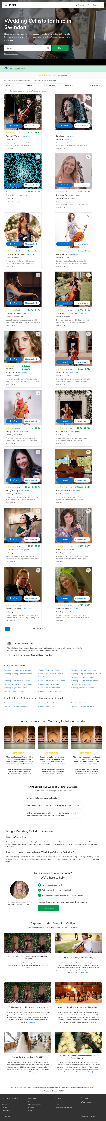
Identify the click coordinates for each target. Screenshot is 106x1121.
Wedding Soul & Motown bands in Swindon (50, 675)
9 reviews (18, 605)
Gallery (31, 1108)
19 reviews (69, 369)
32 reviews (18, 428)
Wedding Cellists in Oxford (81, 703)
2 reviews (59, 133)
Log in (95, 5)
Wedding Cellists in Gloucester (82, 706)
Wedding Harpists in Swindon (49, 688)
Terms (4, 1105)
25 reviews (18, 487)
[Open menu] (6, 5)
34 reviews (69, 251)
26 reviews (69, 428)
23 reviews (69, 605)
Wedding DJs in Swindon (80, 684)
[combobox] (14, 85)
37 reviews (18, 310)
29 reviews (9, 368)
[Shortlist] (88, 5)
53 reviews (69, 192)
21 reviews (18, 546)
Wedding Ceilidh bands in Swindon (17, 681)
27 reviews (69, 546)
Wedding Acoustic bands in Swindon (51, 681)
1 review (8, 192)
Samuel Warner (22, 770)
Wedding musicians (23, 80)
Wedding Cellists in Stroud (14, 703)
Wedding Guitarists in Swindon (49, 691)
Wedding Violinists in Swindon (82, 688)
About (57, 1102)
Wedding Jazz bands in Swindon (83, 677)
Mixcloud (94, 1116)
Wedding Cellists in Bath (47, 706)
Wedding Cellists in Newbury (48, 703)
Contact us (6, 1110)
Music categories (34, 1105)
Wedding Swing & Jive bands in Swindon (86, 674)
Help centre (6, 1102)
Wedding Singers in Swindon (48, 684)
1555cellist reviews (59, 75)
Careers (57, 1105)
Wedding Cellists (40, 80)
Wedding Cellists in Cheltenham (16, 706)
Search (81, 5)
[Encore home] (12, 5)
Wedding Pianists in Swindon (15, 691)
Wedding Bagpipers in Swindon (16, 688)
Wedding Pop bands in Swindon (49, 670)
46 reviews (18, 251)
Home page (8, 80)
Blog (30, 1110)
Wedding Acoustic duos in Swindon (84, 681)
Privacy (4, 1108)
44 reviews (18, 133)
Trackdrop (84, 1116)
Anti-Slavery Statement (63, 1108)
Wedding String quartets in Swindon (17, 670)
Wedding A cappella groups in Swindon (18, 684)
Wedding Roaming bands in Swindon (18, 674)
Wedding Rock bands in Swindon (83, 670)
